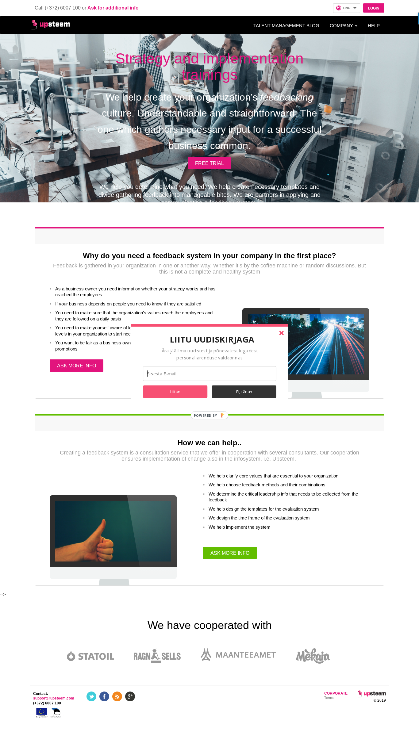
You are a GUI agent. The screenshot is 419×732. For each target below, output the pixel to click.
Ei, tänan (244, 391)
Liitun (175, 391)
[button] (211, 339)
